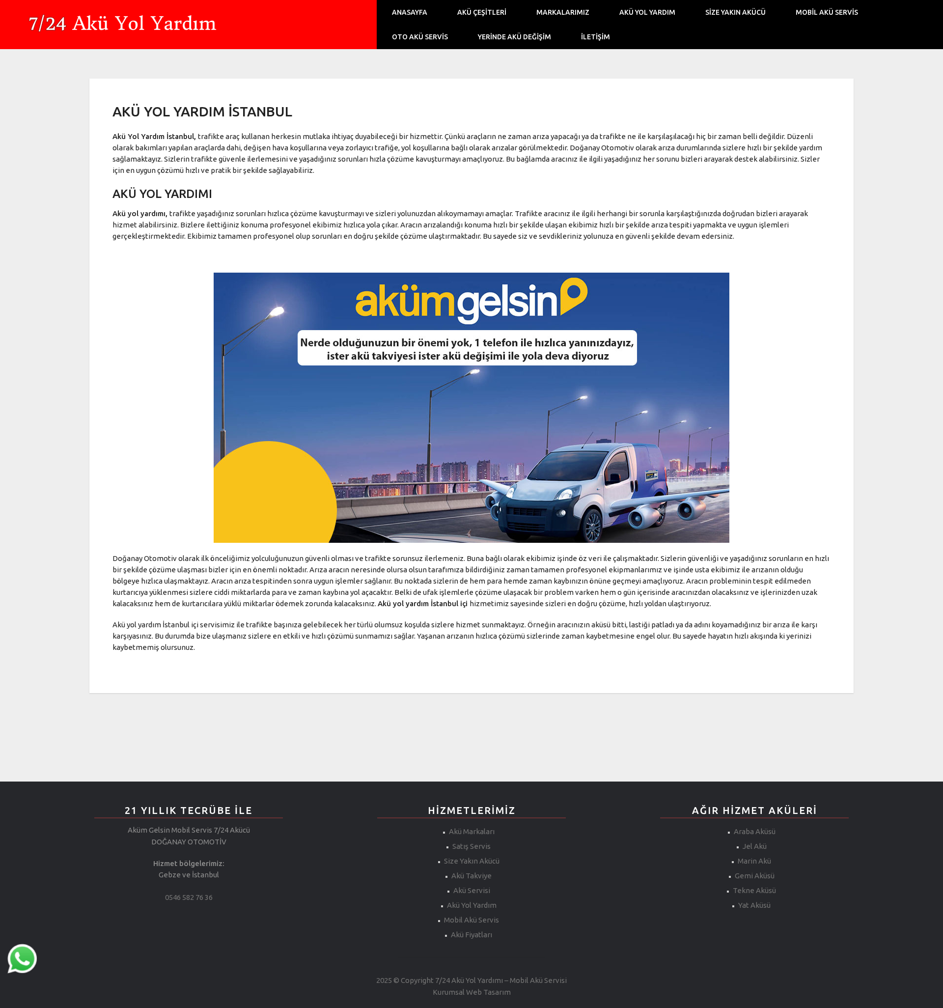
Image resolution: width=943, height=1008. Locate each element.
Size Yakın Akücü (735, 12)
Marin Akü (754, 861)
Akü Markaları (472, 831)
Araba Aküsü (755, 831)
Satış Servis (471, 846)
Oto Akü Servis (420, 37)
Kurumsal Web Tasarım (472, 992)
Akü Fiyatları (471, 934)
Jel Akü (755, 846)
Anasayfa (409, 12)
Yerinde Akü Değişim (514, 37)
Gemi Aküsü (755, 875)
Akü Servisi (471, 890)
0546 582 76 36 (189, 897)
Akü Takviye (471, 875)
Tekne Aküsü (754, 890)
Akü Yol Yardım (647, 12)
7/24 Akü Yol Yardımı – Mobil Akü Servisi (501, 980)
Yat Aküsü (754, 905)
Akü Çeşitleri (481, 12)
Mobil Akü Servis (827, 12)
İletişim (595, 37)
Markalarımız (562, 12)
